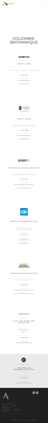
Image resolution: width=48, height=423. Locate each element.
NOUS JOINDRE (4, 411)
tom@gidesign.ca (24, 239)
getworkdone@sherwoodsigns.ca (24, 184)
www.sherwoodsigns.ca (24, 188)
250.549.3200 (24, 285)
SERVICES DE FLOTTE (5, 405)
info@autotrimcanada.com (24, 382)
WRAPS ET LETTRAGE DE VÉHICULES (7, 403)
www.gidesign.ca (24, 243)
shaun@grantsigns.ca (24, 80)
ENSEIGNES (14, 405)
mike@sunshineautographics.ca (24, 290)
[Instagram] (37, 392)
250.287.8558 (24, 75)
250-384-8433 (24, 337)
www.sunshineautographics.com (24, 293)
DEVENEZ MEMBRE (17, 409)
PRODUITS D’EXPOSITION (6, 409)
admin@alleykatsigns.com (24, 342)
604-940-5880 (24, 130)
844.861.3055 (24, 377)
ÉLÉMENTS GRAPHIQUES (6, 407)
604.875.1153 (24, 234)
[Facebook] (33, 392)
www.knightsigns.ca (24, 139)
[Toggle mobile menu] (45, 5)
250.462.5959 (24, 179)
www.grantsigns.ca (24, 83)
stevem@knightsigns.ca (24, 135)
